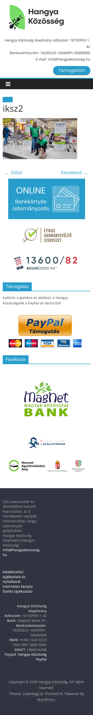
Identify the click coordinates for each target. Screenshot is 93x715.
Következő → (74, 172)
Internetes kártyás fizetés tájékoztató (18, 589)
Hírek (8, 99)
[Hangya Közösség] (36, 17)
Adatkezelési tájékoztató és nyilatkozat (14, 576)
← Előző (13, 172)
